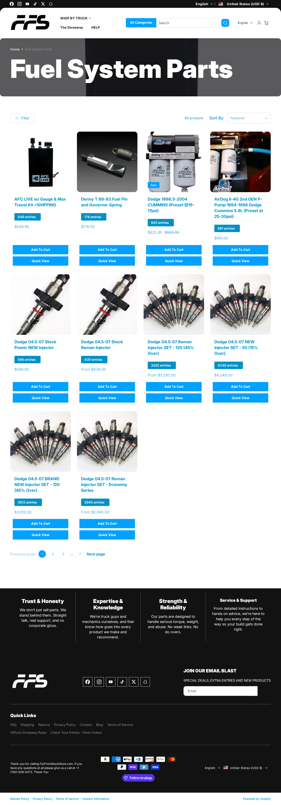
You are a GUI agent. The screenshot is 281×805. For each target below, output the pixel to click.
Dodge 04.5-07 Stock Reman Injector (102, 344)
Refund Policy (19, 798)
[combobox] (191, 22)
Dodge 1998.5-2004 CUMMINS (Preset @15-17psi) (171, 205)
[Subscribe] (253, 691)
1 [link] (42, 554)
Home (15, 49)
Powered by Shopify (257, 798)
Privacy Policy (42, 798)
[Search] (225, 23)
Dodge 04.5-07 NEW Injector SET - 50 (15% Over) (236, 347)
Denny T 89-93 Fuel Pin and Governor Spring (104, 202)
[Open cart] (266, 22)
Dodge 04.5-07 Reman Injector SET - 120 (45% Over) (171, 347)
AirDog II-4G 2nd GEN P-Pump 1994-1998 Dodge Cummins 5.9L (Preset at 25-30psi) (238, 208)
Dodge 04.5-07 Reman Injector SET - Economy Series (104, 484)
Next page (96, 554)
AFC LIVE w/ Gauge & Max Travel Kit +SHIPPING (40, 202)
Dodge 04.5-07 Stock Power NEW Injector (35, 344)
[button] (74, 18)
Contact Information (95, 798)
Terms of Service (67, 798)
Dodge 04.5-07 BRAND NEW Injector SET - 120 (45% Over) (37, 484)
